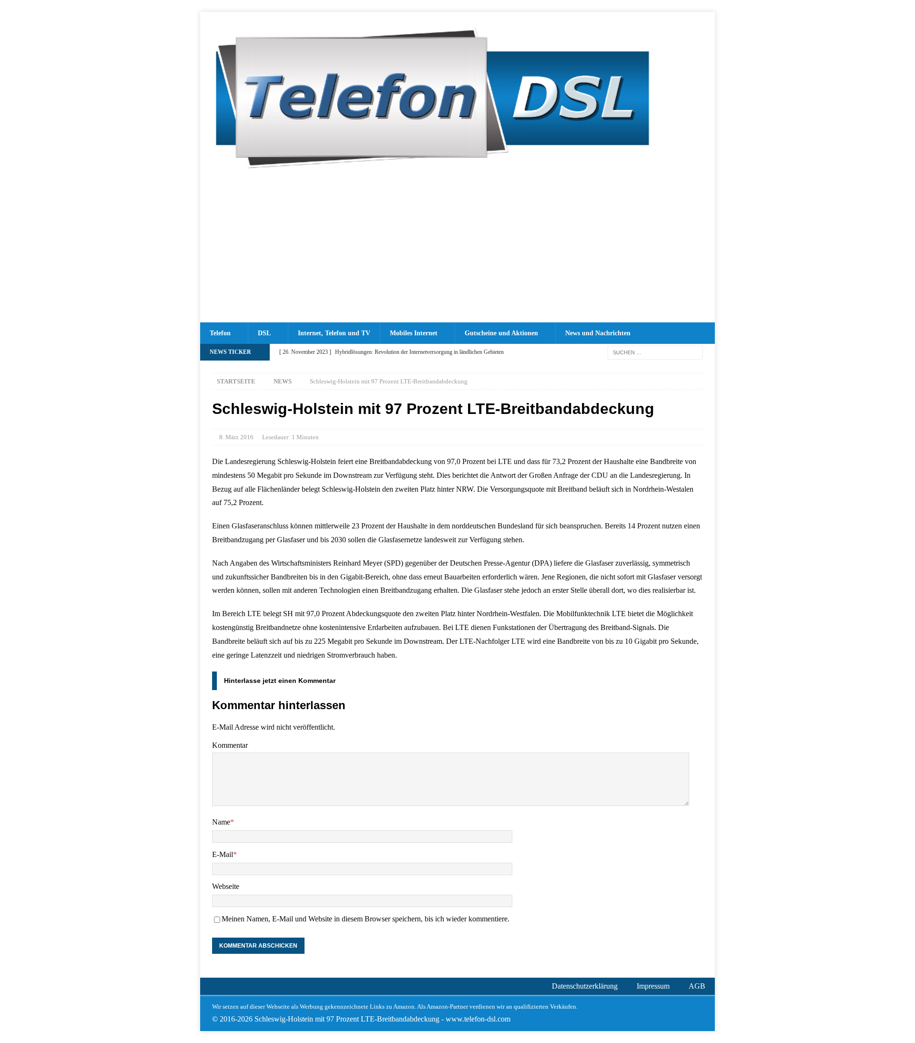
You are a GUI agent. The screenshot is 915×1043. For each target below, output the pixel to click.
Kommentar (230, 745)
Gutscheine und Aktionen (501, 333)
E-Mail (222, 854)
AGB (697, 986)
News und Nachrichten (597, 333)
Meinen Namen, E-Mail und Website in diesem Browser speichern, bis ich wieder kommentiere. (365, 919)
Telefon (220, 333)
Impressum (653, 986)
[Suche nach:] (655, 352)
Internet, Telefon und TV (334, 333)
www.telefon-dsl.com (478, 1019)
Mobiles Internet (413, 333)
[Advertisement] (457, 251)
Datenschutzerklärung (585, 986)
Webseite (225, 886)
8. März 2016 (236, 437)
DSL (264, 333)
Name (221, 822)
